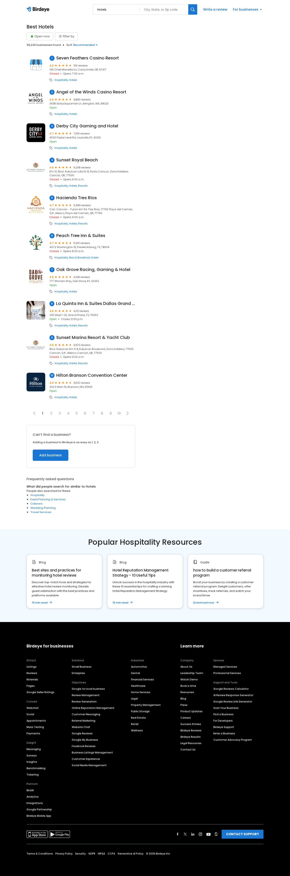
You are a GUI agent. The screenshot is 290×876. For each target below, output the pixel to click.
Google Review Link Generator (232, 701)
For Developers (223, 720)
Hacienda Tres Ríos (76, 197)
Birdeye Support (223, 727)
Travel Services (40, 512)
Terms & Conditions (40, 853)
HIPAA (101, 853)
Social (30, 714)
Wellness (137, 730)
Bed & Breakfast (79, 257)
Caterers (36, 504)
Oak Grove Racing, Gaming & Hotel (93, 269)
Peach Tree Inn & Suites (80, 235)
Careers (185, 717)
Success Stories (190, 724)
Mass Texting (35, 727)
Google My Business (85, 740)
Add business (50, 455)
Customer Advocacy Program (232, 740)
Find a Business (223, 714)
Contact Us (188, 749)
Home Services (140, 692)
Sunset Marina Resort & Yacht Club (93, 337)
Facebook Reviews (84, 746)
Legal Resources (190, 743)
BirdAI (30, 790)
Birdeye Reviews (190, 730)
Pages (31, 686)
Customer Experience (86, 759)
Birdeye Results (190, 737)
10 (119, 413)
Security (80, 853)
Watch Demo (189, 679)
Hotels (73, 80)
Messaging (34, 749)
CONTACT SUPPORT (242, 834)
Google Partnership (39, 809)
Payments (33, 733)
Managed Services (225, 667)
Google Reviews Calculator (231, 689)
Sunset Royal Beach (77, 160)
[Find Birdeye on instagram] (200, 834)
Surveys (32, 755)
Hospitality (61, 80)
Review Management (86, 695)
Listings (32, 667)
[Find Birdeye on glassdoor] (216, 834)
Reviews (32, 673)
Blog (183, 698)
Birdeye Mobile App (39, 816)
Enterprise (78, 673)
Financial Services (142, 679)
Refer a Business (224, 733)
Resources (187, 692)
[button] (128, 413)
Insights (32, 762)
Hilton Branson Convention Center (91, 375)
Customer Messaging (86, 714)
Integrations (35, 803)
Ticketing (33, 774)
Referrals (32, 679)
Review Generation (84, 701)
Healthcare (138, 686)
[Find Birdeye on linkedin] (192, 834)
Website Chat (81, 727)
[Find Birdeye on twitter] (185, 834)
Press (183, 705)
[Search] (192, 9)
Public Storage (140, 711)
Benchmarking (36, 768)
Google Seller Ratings (40, 692)
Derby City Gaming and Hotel (87, 126)
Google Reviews (82, 733)
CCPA (111, 853)
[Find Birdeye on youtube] (208, 834)
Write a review (215, 9)
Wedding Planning (43, 508)
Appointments (36, 720)
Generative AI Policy (131, 853)
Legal (134, 698)
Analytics (33, 796)
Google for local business (88, 689)
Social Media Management (89, 765)
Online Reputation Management (93, 708)
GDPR (91, 853)
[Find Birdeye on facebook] (177, 834)
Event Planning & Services (48, 499)
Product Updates (191, 711)
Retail (134, 724)
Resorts (83, 186)
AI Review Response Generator (233, 695)
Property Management (146, 705)
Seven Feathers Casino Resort (87, 58)
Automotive (139, 667)
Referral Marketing (83, 720)
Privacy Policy (64, 853)
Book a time (188, 686)
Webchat (33, 708)
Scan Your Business (226, 708)
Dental (135, 673)
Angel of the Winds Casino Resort (91, 92)
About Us (186, 667)
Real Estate (138, 717)
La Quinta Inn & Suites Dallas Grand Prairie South (95, 303)
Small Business (82, 667)
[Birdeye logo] (39, 10)
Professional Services (227, 673)
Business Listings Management (92, 752)
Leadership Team (191, 673)
